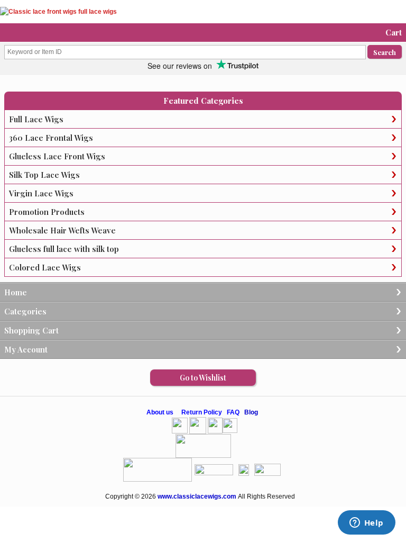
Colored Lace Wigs (45, 267)
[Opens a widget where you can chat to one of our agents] (366, 523)
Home (15, 292)
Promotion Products (47, 211)
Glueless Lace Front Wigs (57, 156)
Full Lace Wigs (36, 119)
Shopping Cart (31, 330)
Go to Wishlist (203, 378)
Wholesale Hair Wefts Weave (62, 230)
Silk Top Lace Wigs (44, 174)
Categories (25, 311)
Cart (393, 32)
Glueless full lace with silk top (64, 248)
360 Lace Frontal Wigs (51, 137)
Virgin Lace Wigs (41, 193)
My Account (26, 349)
